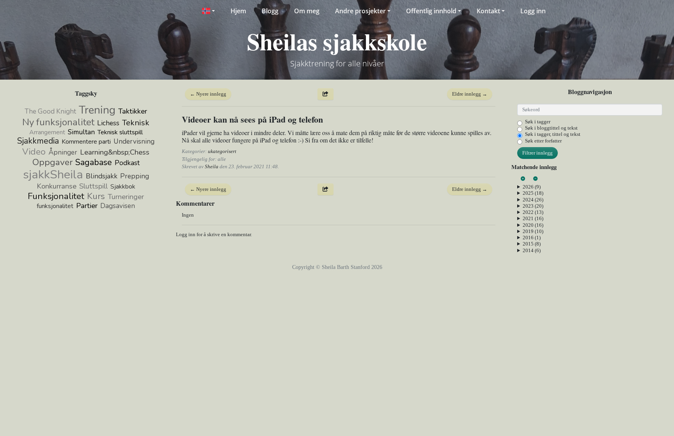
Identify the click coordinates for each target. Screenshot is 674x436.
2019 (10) (533, 231)
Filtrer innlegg (537, 153)
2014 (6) (532, 250)
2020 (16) (533, 225)
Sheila (211, 166)
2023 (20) (533, 206)
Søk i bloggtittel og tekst (551, 128)
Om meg (306, 11)
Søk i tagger (537, 122)
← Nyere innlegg (208, 94)
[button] (208, 11)
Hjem (238, 11)
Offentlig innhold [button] (431, 11)
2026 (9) (532, 187)
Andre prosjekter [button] (360, 11)
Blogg (270, 11)
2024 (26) (533, 200)
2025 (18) (533, 193)
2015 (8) (532, 244)
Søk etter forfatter (543, 141)
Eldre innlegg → (469, 94)
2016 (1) (532, 237)
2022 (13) (533, 212)
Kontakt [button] (488, 11)
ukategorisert (222, 151)
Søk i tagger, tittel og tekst (552, 134)
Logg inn (533, 11)
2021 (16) (533, 218)
